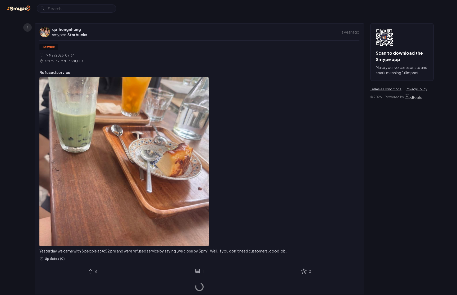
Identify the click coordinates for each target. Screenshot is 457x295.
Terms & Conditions (385, 89)
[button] (77, 34)
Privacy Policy (416, 89)
